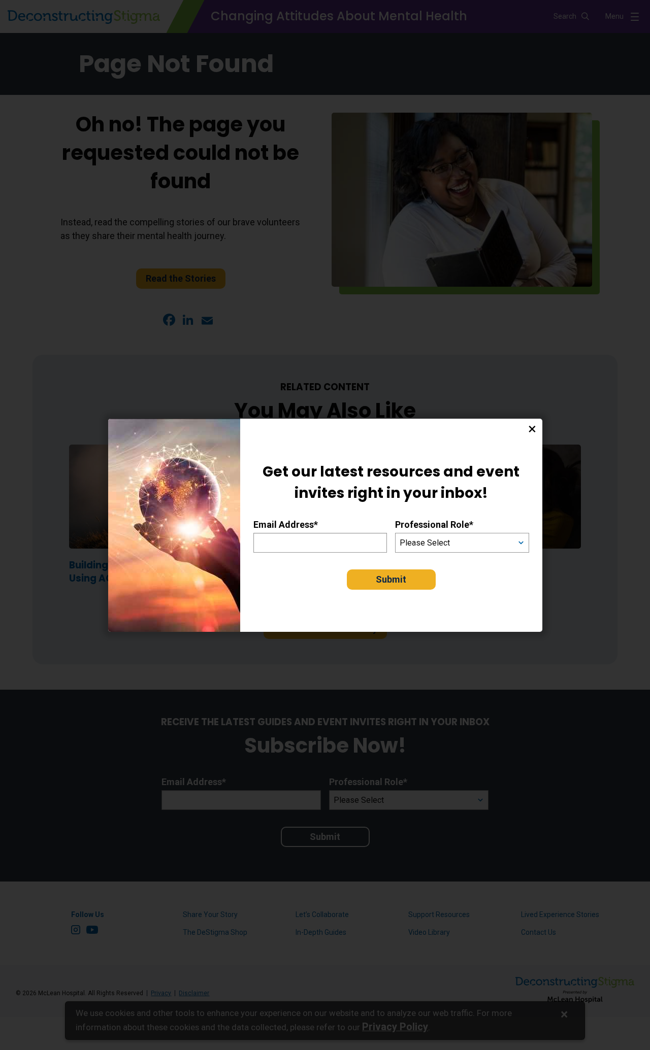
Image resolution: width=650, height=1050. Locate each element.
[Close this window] (532, 429)
